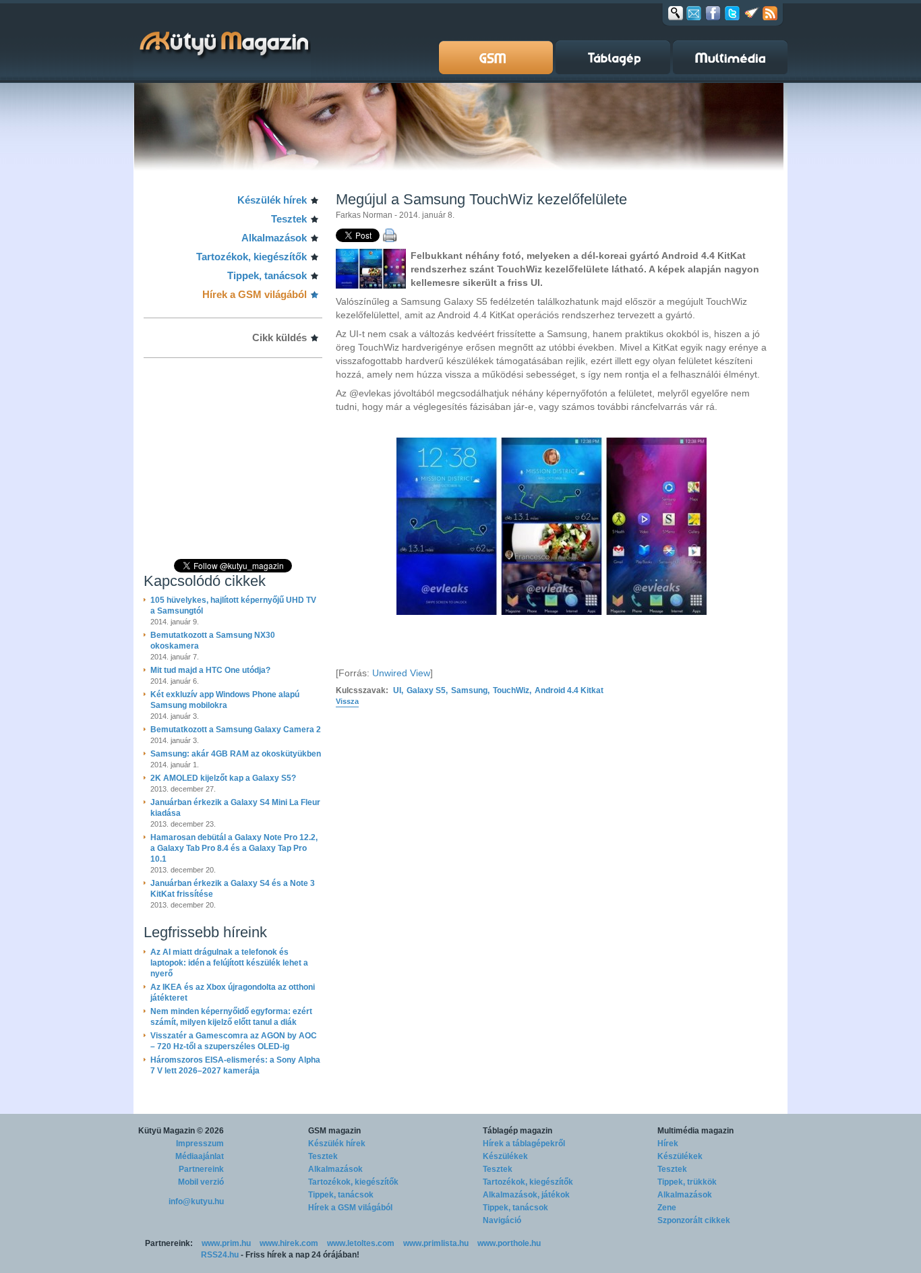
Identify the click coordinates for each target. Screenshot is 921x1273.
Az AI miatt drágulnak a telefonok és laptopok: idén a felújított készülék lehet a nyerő (229, 962)
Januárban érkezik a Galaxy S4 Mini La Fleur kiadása (235, 808)
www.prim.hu (226, 1243)
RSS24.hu (220, 1255)
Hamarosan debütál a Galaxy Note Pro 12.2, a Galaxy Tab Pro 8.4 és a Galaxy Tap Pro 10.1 (234, 848)
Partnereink (201, 1169)
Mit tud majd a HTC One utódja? (210, 670)
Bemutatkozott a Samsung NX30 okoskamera (212, 640)
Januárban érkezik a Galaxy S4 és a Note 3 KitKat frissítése (232, 889)
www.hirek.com (289, 1243)
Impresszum (200, 1143)
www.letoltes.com (360, 1243)
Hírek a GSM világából (254, 294)
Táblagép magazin (517, 1130)
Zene (666, 1207)
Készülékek (505, 1156)
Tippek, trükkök (687, 1182)
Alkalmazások (274, 237)
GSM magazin (334, 1130)
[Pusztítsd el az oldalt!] (751, 12)
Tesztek (289, 219)
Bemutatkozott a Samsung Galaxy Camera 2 (235, 729)
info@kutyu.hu (196, 1201)
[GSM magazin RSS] (770, 12)
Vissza (347, 701)
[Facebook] (713, 12)
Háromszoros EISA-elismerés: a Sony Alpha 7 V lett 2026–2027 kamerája (235, 1065)
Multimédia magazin (695, 1130)
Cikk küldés (279, 337)
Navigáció (502, 1220)
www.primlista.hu (436, 1243)
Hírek (667, 1143)
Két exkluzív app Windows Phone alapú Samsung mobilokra (224, 700)
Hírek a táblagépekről (524, 1143)
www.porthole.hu (509, 1243)
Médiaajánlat (199, 1156)
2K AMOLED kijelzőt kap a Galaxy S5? (223, 778)
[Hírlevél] (693, 12)
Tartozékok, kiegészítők (251, 256)
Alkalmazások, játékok (526, 1195)
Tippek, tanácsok (267, 275)
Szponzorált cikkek (693, 1220)
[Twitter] (732, 12)
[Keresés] (675, 12)
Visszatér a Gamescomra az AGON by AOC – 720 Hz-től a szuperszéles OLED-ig (233, 1041)
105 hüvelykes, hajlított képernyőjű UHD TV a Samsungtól (233, 605)
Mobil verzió (201, 1182)
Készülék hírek (272, 200)
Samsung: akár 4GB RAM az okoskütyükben (235, 754)
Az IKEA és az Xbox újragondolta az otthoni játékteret (232, 992)
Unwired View (401, 673)
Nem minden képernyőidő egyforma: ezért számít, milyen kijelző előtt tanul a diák (231, 1017)
